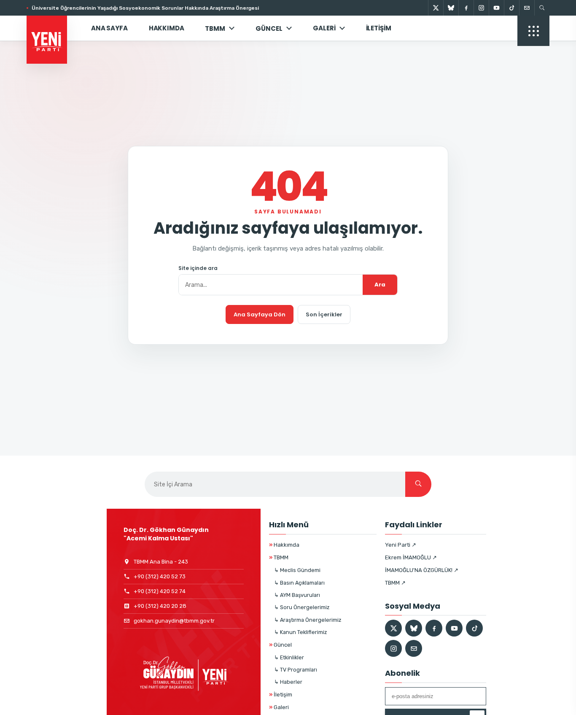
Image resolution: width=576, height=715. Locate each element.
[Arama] (541, 8)
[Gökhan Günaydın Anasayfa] (51, 28)
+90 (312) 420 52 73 (160, 576)
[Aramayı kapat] (555, 49)
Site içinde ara (198, 268)
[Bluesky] (450, 8)
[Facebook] (466, 8)
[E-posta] (526, 8)
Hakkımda (166, 28)
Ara (379, 285)
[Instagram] (481, 8)
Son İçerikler (324, 314)
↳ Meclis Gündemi (297, 570)
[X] (435, 8)
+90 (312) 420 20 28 (160, 606)
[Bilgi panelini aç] (533, 31)
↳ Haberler (288, 682)
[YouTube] (496, 8)
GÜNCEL (269, 28)
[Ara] (418, 484)
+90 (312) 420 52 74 (160, 591)
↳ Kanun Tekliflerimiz (300, 632)
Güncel (280, 645)
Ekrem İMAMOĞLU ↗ (411, 557)
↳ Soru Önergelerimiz (301, 607)
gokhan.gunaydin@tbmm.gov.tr (174, 621)
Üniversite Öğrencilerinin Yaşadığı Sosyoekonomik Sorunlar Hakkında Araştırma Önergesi (145, 8)
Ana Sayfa (109, 28)
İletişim (378, 28)
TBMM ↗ (395, 583)
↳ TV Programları (295, 669)
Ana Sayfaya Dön (259, 314)
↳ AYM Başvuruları (297, 595)
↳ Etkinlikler (289, 657)
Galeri (324, 28)
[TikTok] (511, 8)
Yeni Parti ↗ (400, 545)
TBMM (215, 28)
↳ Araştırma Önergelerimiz (307, 620)
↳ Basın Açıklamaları (299, 583)
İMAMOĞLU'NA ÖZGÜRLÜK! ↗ (421, 570)
